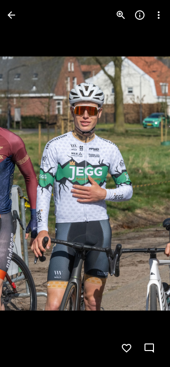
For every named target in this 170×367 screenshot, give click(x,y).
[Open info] (139, 15)
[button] (26, 183)
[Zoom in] (120, 15)
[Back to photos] (11, 15)
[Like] (126, 348)
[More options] (158, 15)
